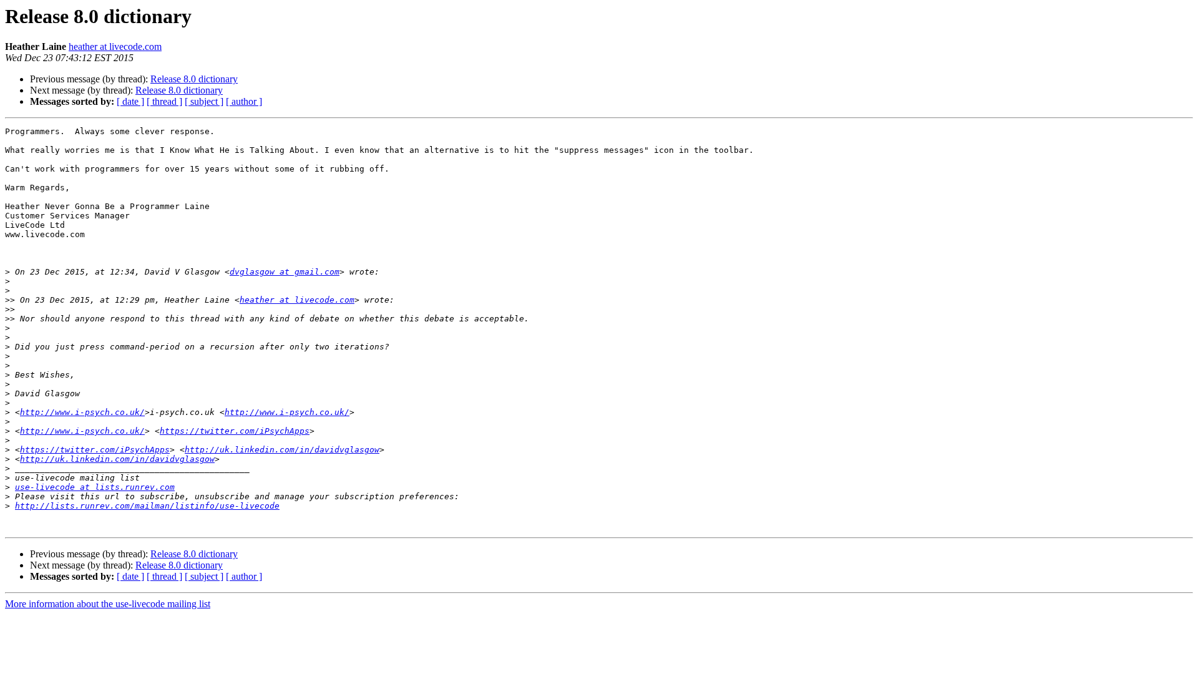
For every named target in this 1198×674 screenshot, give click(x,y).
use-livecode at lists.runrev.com (95, 487)
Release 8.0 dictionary (194, 79)
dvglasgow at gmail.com (284, 271)
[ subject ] (204, 101)
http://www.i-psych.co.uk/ (82, 412)
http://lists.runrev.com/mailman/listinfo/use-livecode (147, 505)
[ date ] (130, 101)
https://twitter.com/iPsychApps (234, 431)
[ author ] (244, 101)
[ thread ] (164, 101)
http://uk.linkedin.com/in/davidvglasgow (282, 449)
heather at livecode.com (115, 46)
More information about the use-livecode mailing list (107, 603)
